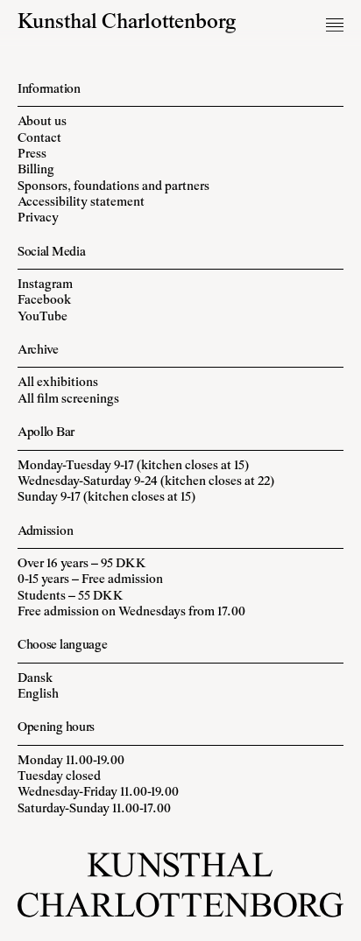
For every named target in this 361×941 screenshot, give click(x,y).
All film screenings (68, 399)
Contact (39, 138)
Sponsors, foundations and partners (113, 186)
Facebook (44, 300)
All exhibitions (58, 383)
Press (32, 154)
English (38, 694)
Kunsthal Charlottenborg (127, 23)
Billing (36, 170)
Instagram (45, 284)
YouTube (42, 317)
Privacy (38, 218)
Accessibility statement (81, 202)
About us (42, 122)
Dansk (35, 678)
